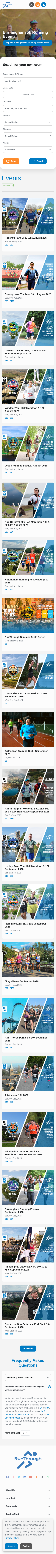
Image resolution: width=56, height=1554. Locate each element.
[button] (28, 238)
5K (41, 1408)
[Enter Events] (31, 4)
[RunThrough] (7, 4)
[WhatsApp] (48, 1477)
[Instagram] (14, 1477)
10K (47, 1408)
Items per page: (12, 1433)
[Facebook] (8, 1477)
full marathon (23, 1414)
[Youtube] (31, 1477)
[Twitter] (19, 1477)
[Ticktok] (42, 1477)
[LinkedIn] (25, 1477)
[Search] (37, 4)
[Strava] (37, 1477)
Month (6, 143)
